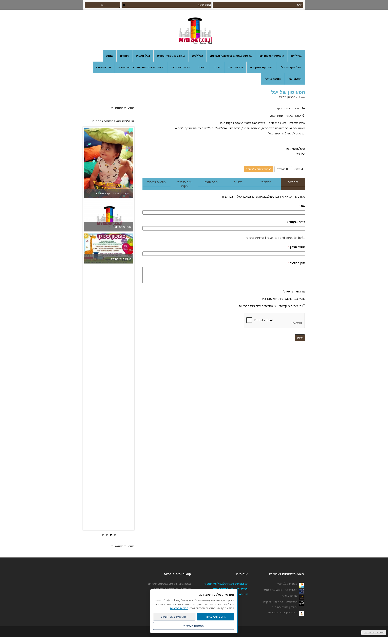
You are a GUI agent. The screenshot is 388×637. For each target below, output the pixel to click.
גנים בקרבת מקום (184, 184)
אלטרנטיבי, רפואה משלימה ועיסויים (169, 583)
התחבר (255, 196)
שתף (298, 169)
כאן (264, 298)
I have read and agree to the (274, 237)
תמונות (238, 182)
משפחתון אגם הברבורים (282, 612)
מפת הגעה (211, 182)
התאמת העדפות (193, 626)
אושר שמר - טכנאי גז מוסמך (280, 589)
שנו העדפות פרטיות (374, 632)
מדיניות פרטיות (255, 237)
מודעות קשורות (156, 182)
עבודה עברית (289, 595)
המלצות (266, 182)
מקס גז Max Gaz (287, 583)
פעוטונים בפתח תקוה (288, 108)
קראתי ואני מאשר (215, 616)
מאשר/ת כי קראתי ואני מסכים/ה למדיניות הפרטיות (270, 306)
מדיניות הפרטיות (179, 608)
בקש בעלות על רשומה (257, 169)
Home (301, 97)
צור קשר (293, 182)
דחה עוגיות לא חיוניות (174, 616)
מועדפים (281, 169)
